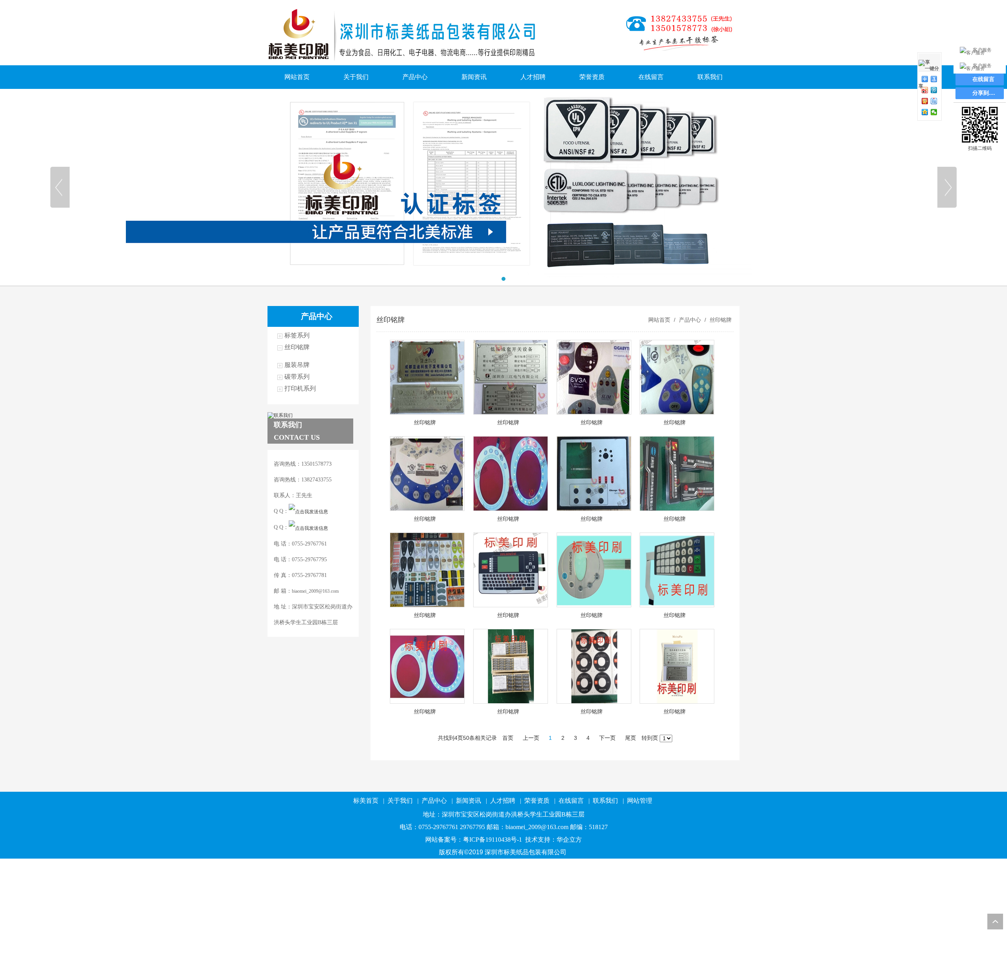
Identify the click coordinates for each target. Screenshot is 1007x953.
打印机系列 (300, 388)
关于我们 (356, 77)
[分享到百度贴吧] (934, 101)
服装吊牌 (297, 364)
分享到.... (983, 93)
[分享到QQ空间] (925, 112)
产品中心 (415, 77)
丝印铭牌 (297, 347)
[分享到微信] (934, 112)
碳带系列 (297, 376)
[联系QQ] (308, 511)
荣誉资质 (592, 77)
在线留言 (651, 77)
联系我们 (710, 77)
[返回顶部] (995, 921)
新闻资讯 (474, 77)
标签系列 (297, 335)
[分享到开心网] (925, 101)
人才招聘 (533, 77)
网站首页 (297, 77)
